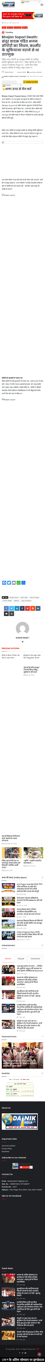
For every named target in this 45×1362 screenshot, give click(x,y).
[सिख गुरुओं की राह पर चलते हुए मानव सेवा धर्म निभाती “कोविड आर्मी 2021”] (12, 852)
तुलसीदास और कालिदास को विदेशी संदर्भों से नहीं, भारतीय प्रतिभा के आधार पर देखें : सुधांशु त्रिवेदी (28, 994)
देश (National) (14, 23)
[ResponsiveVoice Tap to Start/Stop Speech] (9, 82)
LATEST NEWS (7, 601)
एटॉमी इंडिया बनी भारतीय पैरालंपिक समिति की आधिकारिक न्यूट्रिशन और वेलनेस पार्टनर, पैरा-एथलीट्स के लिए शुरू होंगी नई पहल (30, 1009)
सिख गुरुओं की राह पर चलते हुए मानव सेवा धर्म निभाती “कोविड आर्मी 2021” (11, 864)
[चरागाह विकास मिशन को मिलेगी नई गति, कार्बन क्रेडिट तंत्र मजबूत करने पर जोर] (8, 924)
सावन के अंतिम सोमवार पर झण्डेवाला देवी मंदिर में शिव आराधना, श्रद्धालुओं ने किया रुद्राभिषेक (27, 981)
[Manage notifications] (39, 1354)
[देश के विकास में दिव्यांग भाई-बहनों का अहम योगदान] (12, 744)
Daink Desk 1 (9, 72)
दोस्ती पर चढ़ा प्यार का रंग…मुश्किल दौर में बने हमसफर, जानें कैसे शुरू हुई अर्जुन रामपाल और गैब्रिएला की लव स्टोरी (29, 1024)
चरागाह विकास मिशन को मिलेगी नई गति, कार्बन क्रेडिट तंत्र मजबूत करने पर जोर (30, 923)
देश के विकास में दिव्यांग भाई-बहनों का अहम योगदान (11, 838)
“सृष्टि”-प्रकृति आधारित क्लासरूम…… (32, 861)
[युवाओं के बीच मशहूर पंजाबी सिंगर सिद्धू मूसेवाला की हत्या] (33, 659)
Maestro (16, 601)
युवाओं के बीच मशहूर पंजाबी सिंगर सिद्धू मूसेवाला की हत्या (31, 669)
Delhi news (24, 597)
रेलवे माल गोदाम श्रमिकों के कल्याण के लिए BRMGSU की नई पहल (29, 900)
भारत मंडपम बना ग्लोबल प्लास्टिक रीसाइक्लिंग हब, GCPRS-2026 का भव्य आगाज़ (28, 911)
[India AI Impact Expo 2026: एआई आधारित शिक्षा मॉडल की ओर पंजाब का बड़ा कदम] (8, 935)
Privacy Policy (7, 1149)
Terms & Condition (8, 1146)
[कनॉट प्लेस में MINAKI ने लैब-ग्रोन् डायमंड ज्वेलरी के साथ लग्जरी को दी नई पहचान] (8, 1335)
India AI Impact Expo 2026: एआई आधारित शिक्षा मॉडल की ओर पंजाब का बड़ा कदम (30, 934)
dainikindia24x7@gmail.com (17, 1181)
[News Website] (8, 4)
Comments (35, 958)
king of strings (34, 597)
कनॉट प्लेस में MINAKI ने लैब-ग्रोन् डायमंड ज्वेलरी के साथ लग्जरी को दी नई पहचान (30, 1334)
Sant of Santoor (26, 601)
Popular (21, 958)
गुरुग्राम (4, 27)
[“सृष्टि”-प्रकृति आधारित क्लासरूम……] (33, 852)
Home (5, 23)
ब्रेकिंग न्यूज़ (24, 27)
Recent (8, 958)
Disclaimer (5, 1151)
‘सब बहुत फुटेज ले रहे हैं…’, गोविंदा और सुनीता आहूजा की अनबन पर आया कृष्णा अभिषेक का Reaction (30, 968)
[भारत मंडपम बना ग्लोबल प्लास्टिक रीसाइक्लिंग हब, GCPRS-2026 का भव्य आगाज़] (8, 912)
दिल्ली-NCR (9, 27)
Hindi (7, 85)
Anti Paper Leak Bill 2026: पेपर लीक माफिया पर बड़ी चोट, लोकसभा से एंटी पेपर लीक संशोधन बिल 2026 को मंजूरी (29, 888)
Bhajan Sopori (14, 597)
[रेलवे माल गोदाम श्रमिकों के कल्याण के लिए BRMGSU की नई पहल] (8, 901)
